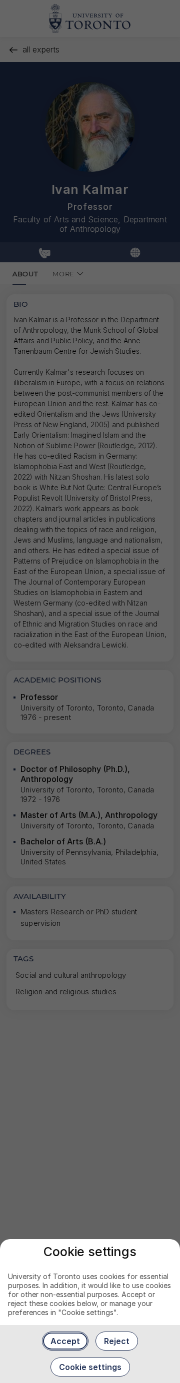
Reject (117, 1341)
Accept (65, 1341)
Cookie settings (90, 1367)
